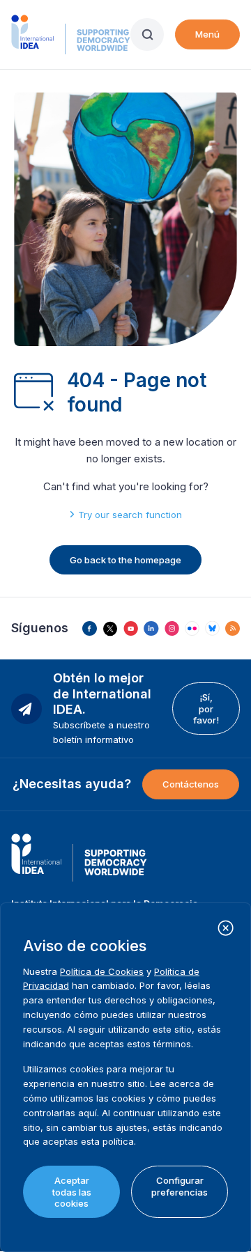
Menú (207, 34)
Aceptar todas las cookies (71, 1192)
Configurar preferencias (179, 1186)
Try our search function (130, 514)
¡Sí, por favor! (206, 708)
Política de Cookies (102, 971)
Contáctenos (190, 784)
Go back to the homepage (125, 559)
